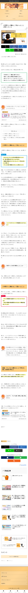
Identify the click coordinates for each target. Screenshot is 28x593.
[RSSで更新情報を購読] (14, 460)
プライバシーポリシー (6, 579)
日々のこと (4, 441)
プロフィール (4, 572)
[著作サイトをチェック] (7, 457)
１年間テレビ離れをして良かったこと (11, 133)
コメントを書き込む (14, 556)
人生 (9, 441)
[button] (18, 50)
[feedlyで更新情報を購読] (20, 457)
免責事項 (3, 583)
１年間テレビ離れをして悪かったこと (11, 135)
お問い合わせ (4, 576)
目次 (12, 131)
